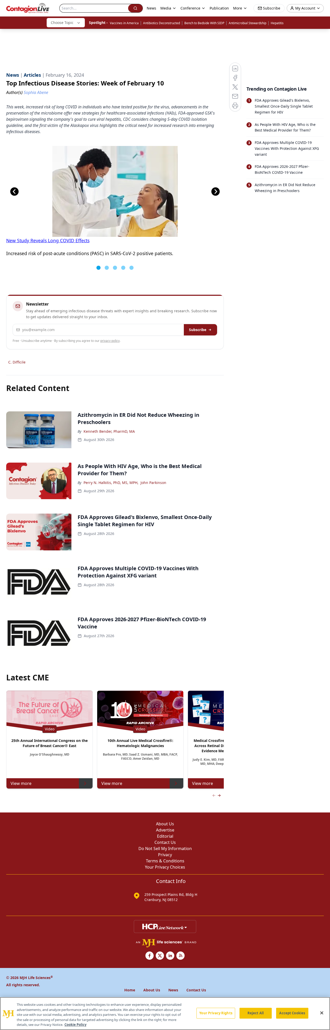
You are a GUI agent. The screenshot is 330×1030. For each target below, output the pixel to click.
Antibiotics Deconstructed (161, 23)
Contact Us (165, 842)
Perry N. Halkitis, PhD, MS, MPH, (111, 482)
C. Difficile (17, 362)
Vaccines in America (124, 23)
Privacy (165, 855)
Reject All (256, 1013)
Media (165, 8)
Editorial (165, 836)
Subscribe (197, 329)
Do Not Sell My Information (165, 848)
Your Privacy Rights (215, 1013)
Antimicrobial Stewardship (247, 23)
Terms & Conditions (165, 861)
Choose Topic (62, 22)
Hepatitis (277, 23)
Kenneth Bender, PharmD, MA (109, 431)
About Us (165, 824)
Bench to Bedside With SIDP (204, 23)
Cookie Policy (75, 1024)
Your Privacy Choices (165, 867)
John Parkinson (153, 482)
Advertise (165, 830)
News (151, 8)
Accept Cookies (292, 1013)
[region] (165, 1013)
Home (129, 990)
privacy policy (110, 341)
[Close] (321, 1013)
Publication (219, 8)
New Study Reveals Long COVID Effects (47, 240)
